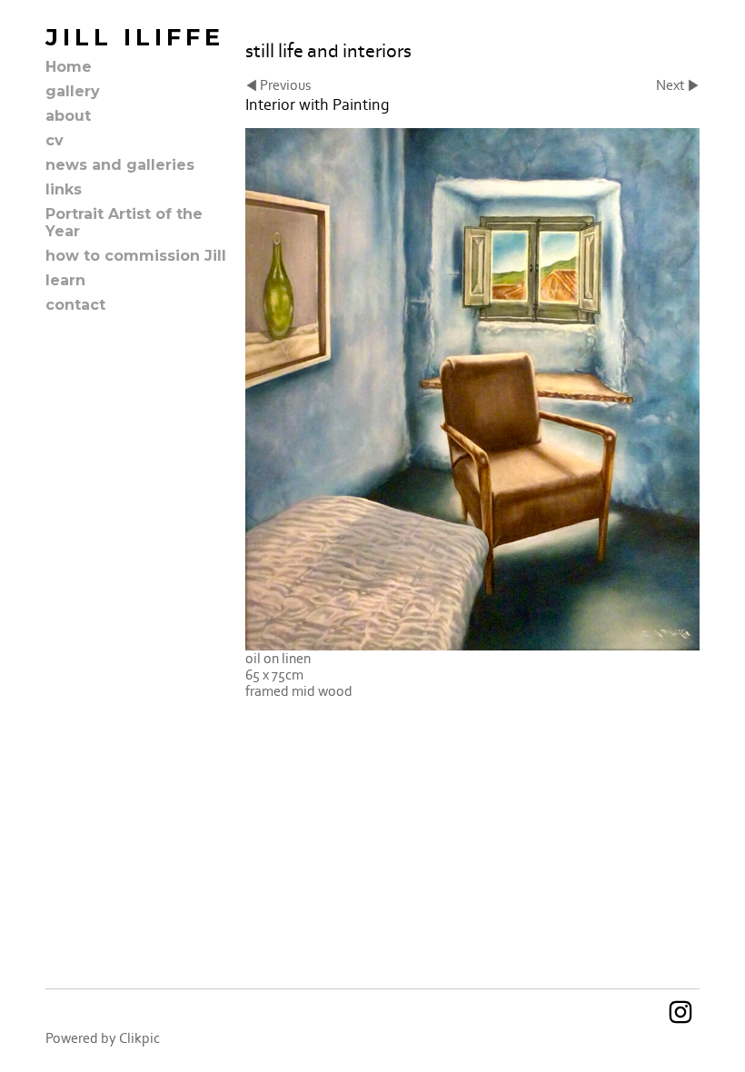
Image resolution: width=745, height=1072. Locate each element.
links (63, 189)
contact (75, 304)
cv (54, 140)
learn (65, 280)
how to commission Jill (135, 255)
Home (68, 66)
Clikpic (139, 1038)
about (68, 115)
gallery (72, 91)
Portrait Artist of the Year (124, 222)
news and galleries (119, 165)
